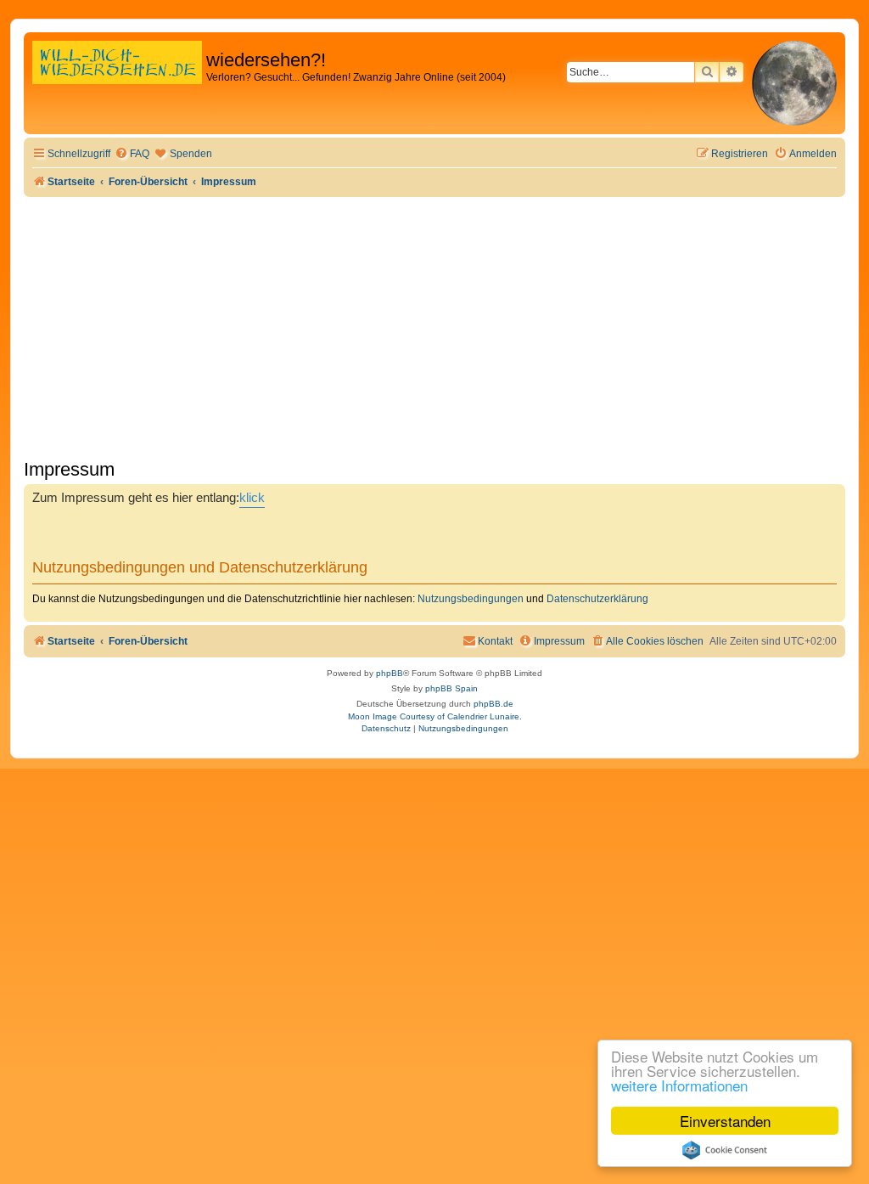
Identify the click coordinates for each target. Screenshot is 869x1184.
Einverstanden (725, 1120)
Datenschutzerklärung (597, 599)
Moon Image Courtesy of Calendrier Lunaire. (435, 716)
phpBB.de (493, 703)
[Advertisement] (434, 324)
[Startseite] (117, 80)
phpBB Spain (451, 688)
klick (252, 497)
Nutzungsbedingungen (471, 599)
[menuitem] (132, 154)
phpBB (389, 673)
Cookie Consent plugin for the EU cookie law (724, 1150)
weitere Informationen (679, 1085)
